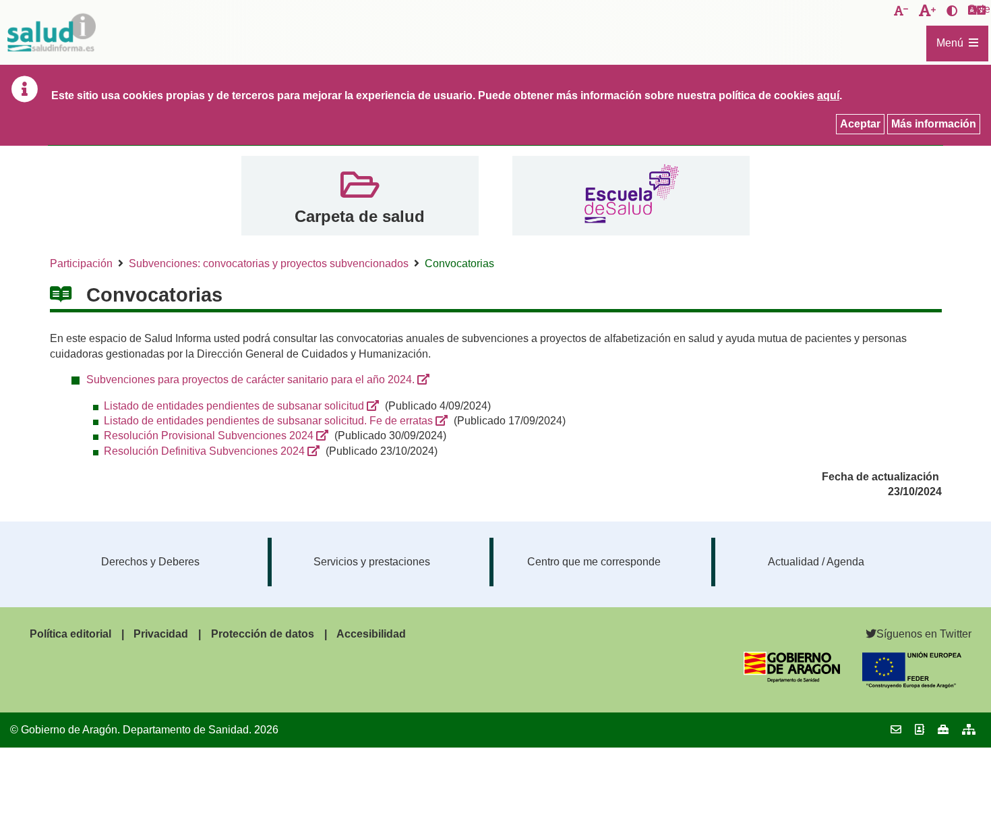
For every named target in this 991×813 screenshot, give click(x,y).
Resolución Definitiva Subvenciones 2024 (204, 451)
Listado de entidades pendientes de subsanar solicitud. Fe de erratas (268, 420)
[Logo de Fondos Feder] (911, 684)
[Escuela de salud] (631, 195)
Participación (81, 263)
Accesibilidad (371, 634)
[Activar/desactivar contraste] (952, 11)
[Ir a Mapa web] (968, 729)
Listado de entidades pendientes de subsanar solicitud (234, 406)
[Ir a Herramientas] (943, 729)
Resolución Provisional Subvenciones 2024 (208, 435)
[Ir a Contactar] (896, 729)
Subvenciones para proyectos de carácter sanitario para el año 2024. (250, 379)
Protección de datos (262, 634)
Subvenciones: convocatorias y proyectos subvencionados (269, 263)
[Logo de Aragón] (792, 679)
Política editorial (70, 634)
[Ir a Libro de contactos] (919, 729)
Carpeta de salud (360, 216)
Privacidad (160, 634)
